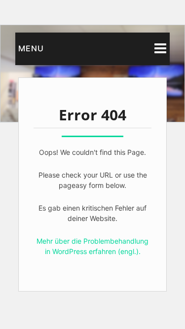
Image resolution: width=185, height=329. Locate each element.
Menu (31, 48)
